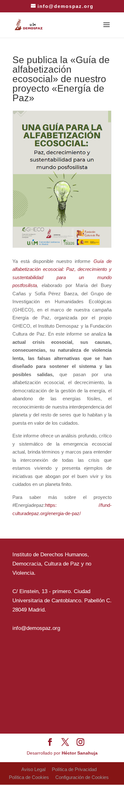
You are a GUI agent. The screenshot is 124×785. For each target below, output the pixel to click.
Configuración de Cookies (82, 777)
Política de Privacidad (74, 769)
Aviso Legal (33, 769)
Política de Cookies (29, 777)
